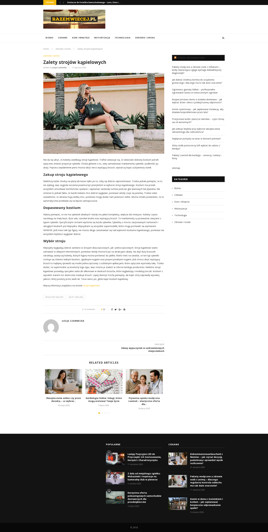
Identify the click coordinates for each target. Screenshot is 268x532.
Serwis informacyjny (191, 57)
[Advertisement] (168, 19)
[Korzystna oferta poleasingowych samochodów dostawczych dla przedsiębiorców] (115, 497)
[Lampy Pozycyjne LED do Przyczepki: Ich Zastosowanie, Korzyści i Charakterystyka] (115, 459)
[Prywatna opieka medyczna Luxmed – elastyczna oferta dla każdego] (144, 381)
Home (46, 48)
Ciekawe (62, 37)
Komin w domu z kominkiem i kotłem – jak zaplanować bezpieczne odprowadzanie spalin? (206, 503)
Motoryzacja (102, 37)
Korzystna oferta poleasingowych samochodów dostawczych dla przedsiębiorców (144, 497)
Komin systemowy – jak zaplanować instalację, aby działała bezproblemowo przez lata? (197, 111)
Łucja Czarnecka (59, 67)
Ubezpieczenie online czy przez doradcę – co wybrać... (63, 400)
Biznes (49, 37)
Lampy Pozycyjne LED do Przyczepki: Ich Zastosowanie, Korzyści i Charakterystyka (144, 457)
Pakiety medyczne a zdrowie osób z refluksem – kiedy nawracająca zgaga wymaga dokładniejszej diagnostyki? (196, 69)
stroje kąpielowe (91, 285)
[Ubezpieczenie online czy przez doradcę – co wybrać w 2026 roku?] (63, 381)
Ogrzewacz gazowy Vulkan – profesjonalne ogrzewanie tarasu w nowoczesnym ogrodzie (195, 91)
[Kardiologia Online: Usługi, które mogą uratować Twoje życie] (104, 381)
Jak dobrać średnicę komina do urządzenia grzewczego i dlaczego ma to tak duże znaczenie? (197, 81)
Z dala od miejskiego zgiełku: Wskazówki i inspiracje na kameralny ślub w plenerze (144, 476)
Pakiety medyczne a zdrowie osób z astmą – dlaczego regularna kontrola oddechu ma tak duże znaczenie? (206, 481)
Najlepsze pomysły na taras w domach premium (196, 138)
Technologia (122, 37)
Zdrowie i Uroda (145, 37)
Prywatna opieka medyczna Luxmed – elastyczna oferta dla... (144, 401)
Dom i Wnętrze (81, 37)
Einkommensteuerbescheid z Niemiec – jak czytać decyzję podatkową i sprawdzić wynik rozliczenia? (206, 459)
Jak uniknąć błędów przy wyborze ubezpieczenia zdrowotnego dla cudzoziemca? (196, 130)
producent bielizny (54, 297)
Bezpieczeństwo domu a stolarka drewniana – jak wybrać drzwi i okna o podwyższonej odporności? (197, 101)
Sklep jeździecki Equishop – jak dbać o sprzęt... (90, 2)
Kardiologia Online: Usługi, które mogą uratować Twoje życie (104, 400)
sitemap (176, 168)
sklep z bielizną (76, 297)
